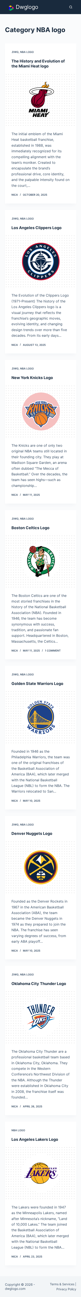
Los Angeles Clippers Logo (36, 227)
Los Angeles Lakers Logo (34, 1139)
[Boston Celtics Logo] (40, 561)
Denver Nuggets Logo (31, 833)
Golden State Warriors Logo (37, 683)
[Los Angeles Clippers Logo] (40, 261)
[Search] (70, 7)
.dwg (15, 52)
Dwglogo (27, 7)
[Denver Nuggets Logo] (40, 867)
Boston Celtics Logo (30, 527)
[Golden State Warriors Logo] (40, 717)
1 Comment (53, 650)
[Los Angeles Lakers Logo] (40, 1173)
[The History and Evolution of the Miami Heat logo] (40, 100)
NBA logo (27, 52)
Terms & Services (62, 1284)
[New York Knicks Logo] (40, 411)
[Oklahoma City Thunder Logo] (40, 1017)
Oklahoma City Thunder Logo (38, 983)
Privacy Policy (66, 1289)
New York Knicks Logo (32, 377)
